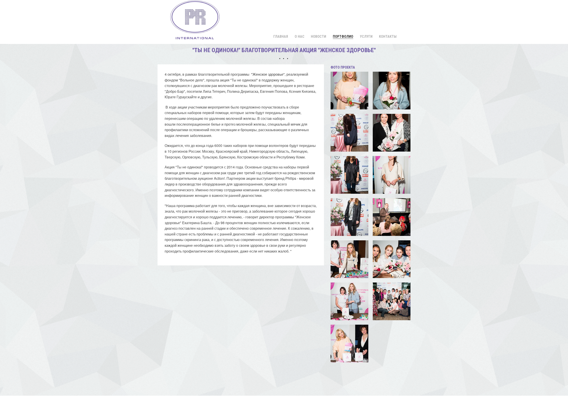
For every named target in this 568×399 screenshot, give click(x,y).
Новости (318, 36)
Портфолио (343, 36)
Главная (280, 36)
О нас (299, 36)
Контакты (387, 36)
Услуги (366, 36)
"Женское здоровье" (268, 74)
